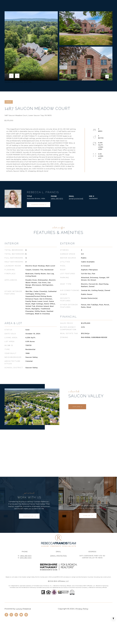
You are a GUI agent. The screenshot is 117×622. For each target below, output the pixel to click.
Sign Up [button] (87, 515)
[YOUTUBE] (21, 615)
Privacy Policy (82, 609)
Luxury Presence (23, 609)
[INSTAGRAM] (11, 615)
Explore (77, 407)
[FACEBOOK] (6, 615)
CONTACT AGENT (38, 204)
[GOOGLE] (26, 615)
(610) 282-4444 (25, 558)
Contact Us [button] (28, 516)
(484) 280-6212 (57, 198)
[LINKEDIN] (16, 615)
